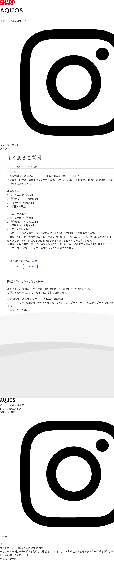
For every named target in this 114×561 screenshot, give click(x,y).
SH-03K (27, 166)
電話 (35, 166)
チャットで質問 (8, 559)
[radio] (14, 266)
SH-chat (63, 289)
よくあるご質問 (14, 166)
